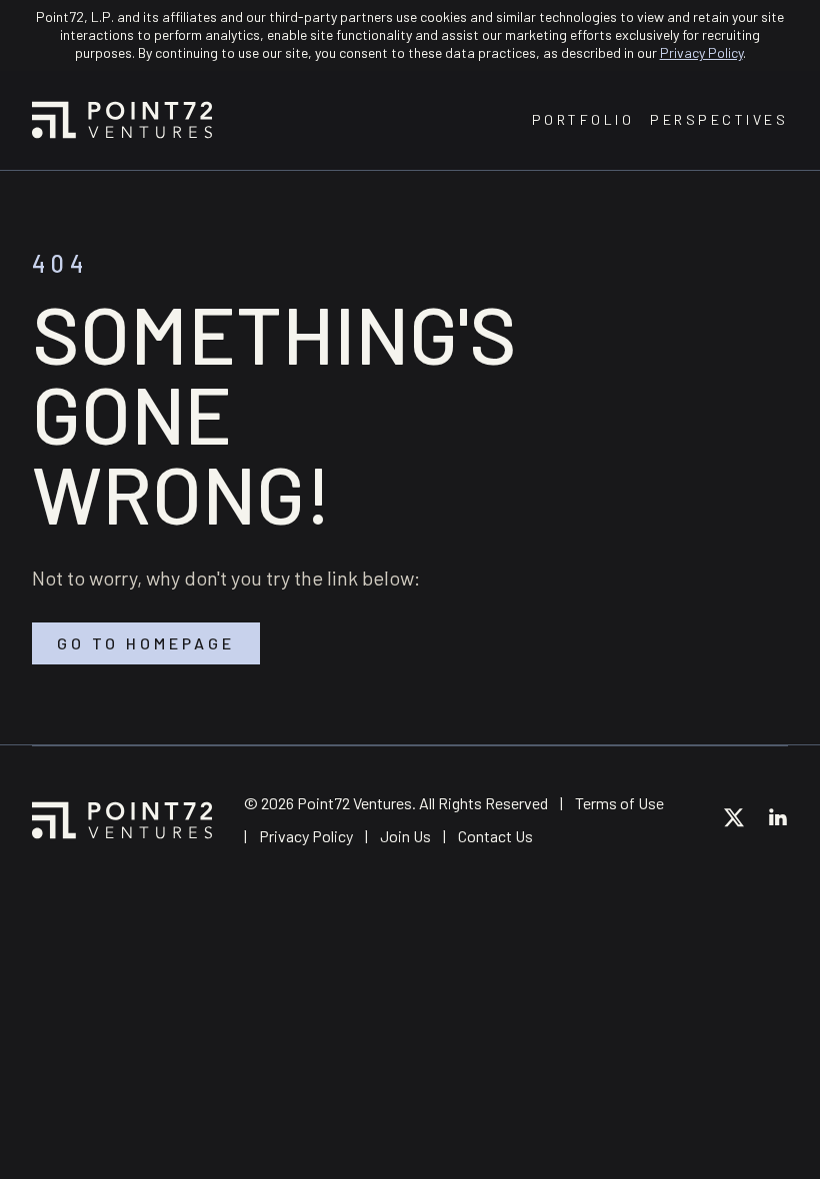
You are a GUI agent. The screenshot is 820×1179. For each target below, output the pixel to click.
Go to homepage (146, 642)
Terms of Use (619, 802)
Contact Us (495, 835)
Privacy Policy (701, 52)
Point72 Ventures (122, 120)
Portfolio (583, 119)
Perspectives (719, 119)
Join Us (405, 835)
